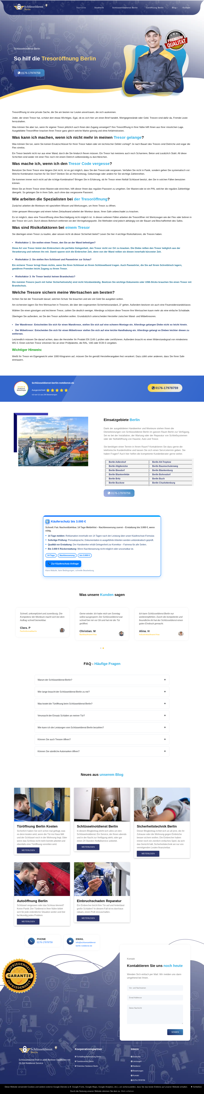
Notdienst (136, 1066)
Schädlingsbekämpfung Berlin (88, 1057)
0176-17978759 (30, 72)
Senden (175, 1032)
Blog (174, 8)
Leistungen (137, 1061)
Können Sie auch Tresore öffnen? (102, 739)
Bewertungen (138, 1071)
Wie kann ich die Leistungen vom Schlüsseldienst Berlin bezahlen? (102, 727)
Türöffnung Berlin (155, 8)
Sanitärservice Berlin (85, 1061)
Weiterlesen (28, 850)
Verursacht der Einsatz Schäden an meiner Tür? (102, 715)
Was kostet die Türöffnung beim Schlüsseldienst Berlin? (102, 703)
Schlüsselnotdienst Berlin (125, 8)
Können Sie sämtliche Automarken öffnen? (102, 751)
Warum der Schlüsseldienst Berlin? (102, 679)
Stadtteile (99, 8)
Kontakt (186, 8)
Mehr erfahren (127, 1091)
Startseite (81, 8)
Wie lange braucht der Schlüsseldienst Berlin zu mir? (102, 691)
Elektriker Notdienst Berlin (87, 1066)
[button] (100, 648)
